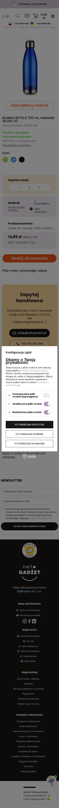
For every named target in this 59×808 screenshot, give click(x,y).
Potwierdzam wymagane (29, 443)
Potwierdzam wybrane (29, 434)
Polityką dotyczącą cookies (34, 370)
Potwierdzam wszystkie (29, 424)
